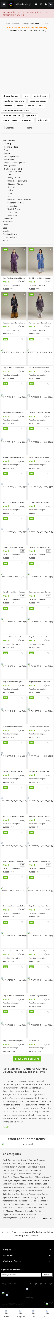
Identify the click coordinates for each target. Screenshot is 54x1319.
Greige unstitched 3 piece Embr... (14, 457)
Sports (5, 240)
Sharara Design (42, 1177)
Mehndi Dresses (9, 1184)
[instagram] (36, 1284)
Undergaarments (32, 1187)
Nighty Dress (19, 1190)
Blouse (5, 1163)
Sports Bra (7, 1190)
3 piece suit (31, 115)
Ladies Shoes (25, 1201)
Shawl (16, 1197)
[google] (51, 1284)
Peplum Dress (20, 1180)
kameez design (8, 1167)
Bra (42, 1187)
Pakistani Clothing (13, 169)
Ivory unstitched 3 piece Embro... (14, 368)
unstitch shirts (10, 120)
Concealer (31, 1204)
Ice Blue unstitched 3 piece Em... (14, 861)
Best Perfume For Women (24, 1214)
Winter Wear (9, 159)
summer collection (11, 115)
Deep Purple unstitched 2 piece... (14, 278)
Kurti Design (32, 1167)
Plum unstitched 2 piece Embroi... (40, 323)
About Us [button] (8, 1255)
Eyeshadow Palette (33, 1211)
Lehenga (37, 1173)
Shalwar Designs (9, 1173)
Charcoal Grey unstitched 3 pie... (40, 996)
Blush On (6, 1207)
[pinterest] (41, 1284)
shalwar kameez (10, 96)
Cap (41, 1197)
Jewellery (6, 231)
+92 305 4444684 (33, 1235)
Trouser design (16, 1170)
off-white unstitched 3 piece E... (40, 816)
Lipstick (22, 1217)
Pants (4, 1170)
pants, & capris (40, 96)
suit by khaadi (34, 1040)
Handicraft (8, 218)
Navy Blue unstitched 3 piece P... (14, 682)
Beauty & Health (10, 234)
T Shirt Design (17, 1163)
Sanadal (43, 1201)
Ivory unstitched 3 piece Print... (14, 637)
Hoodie (21, 1184)
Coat (45, 1184)
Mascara (18, 1211)
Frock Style (7, 1180)
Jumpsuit (21, 1167)
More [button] (45, 1218)
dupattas (7, 105)
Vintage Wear (10, 165)
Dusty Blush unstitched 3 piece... (40, 771)
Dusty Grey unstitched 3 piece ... (14, 412)
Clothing (24, 24)
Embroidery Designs (29, 1197)
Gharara (45, 1180)
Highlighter (42, 1204)
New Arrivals (9, 141)
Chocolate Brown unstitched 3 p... (40, 368)
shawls (31, 105)
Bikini (49, 1187)
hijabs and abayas (37, 101)
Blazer (42, 1167)
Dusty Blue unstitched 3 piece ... (14, 592)
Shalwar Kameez (35, 1190)
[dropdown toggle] (35, 4)
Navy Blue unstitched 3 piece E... (40, 951)
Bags (5, 228)
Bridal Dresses (25, 1173)
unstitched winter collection (16, 110)
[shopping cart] (50, 4)
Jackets (30, 1184)
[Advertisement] (27, 62)
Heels (35, 1201)
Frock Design (8, 1160)
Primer (28, 1207)
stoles (20, 105)
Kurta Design (8, 1194)
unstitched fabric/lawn (13, 101)
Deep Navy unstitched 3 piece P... (40, 592)
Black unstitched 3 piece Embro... (14, 323)
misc (41, 105)
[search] (41, 4)
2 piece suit (27, 120)
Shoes (5, 225)
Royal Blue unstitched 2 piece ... (40, 278)
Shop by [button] (7, 1249)
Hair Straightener (9, 1217)
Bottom (7, 153)
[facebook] (31, 1284)
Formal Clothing (11, 147)
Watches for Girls (9, 1201)
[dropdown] (46, 4)
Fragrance (6, 1214)
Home (7, 24)
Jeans (27, 1170)
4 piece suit (42, 120)
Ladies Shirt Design (33, 1163)
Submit (47, 1274)
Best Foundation (18, 1204)
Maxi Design (21, 1160)
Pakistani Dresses (36, 1160)
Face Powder (18, 1207)
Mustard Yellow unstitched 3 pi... (14, 727)
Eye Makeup (7, 1211)
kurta (26, 96)
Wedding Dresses (11, 156)
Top (6, 150)
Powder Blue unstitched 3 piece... (14, 547)
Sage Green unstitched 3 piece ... (14, 502)
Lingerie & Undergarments (15, 162)
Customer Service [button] (12, 1261)
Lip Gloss (31, 1217)
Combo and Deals (10, 237)
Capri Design (36, 1170)
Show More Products (27, 1059)
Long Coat (6, 1187)
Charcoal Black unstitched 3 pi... (40, 547)
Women (15, 24)
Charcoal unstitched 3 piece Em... (40, 412)
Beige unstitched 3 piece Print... (40, 682)
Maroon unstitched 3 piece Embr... (40, 457)
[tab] (47, 1218)
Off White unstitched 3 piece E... (40, 727)
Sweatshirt (18, 1187)
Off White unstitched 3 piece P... (40, 502)
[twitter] (46, 1284)
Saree (16, 1177)
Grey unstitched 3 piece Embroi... (14, 906)
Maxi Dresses (34, 1180)
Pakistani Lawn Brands (38, 1194)
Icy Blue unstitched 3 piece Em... (14, 771)
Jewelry (5, 1204)
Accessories (8, 221)
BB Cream (38, 1207)
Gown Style (7, 1177)
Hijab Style (6, 1197)
